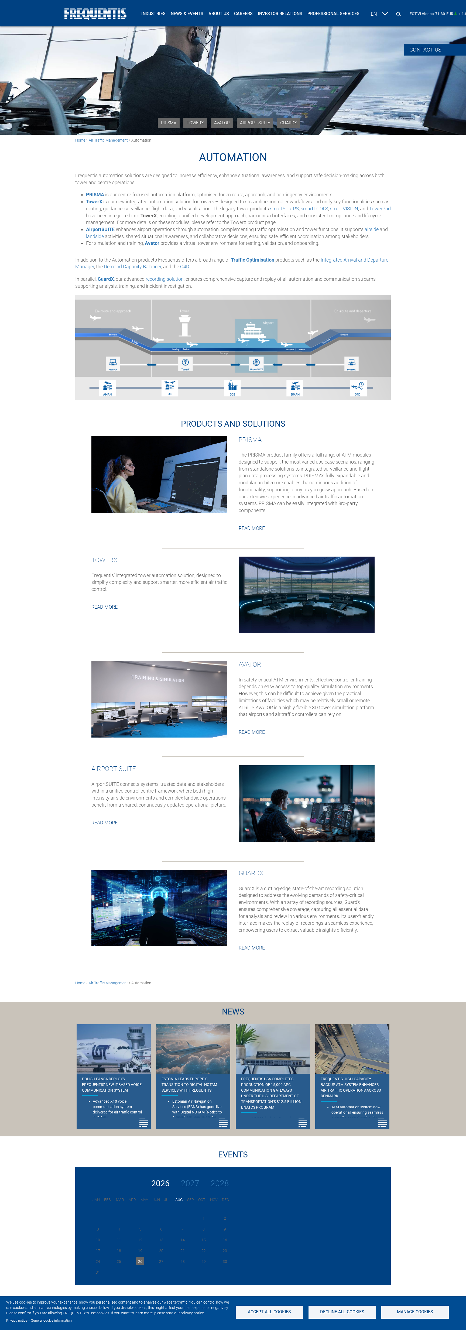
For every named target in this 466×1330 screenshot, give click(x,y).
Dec (225, 1200)
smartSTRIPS (284, 208)
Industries (153, 13)
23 (225, 1251)
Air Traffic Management (108, 140)
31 (98, 1272)
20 (161, 1251)
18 (119, 1251)
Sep (190, 1200)
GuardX (288, 122)
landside (95, 236)
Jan (96, 1200)
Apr (132, 1200)
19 (140, 1251)
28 (182, 1261)
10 (98, 1240)
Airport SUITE (255, 122)
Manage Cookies (415, 1311)
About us (218, 13)
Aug (179, 1200)
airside (372, 229)
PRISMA (168, 122)
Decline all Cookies (342, 1311)
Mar (120, 1200)
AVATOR (222, 122)
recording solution (165, 279)
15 (203, 1240)
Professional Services (333, 13)
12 (140, 1240)
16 (225, 1240)
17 (98, 1251)
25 (119, 1261)
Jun (156, 1200)
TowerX (195, 122)
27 (161, 1261)
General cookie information (51, 1320)
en (374, 14)
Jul (167, 1200)
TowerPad (380, 208)
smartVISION (344, 208)
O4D (184, 266)
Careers (243, 13)
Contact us (425, 49)
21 (182, 1251)
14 (182, 1240)
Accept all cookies (269, 1311)
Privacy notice (17, 1320)
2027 (190, 1183)
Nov (214, 1200)
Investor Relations (280, 13)
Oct (201, 1200)
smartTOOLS (314, 208)
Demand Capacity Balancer (132, 266)
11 (119, 1240)
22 (203, 1251)
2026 (160, 1183)
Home (80, 140)
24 (98, 1261)
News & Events (187, 13)
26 (140, 1261)
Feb (107, 1200)
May (144, 1200)
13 (161, 1240)
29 (203, 1261)
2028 (220, 1183)
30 (225, 1261)
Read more (252, 528)
